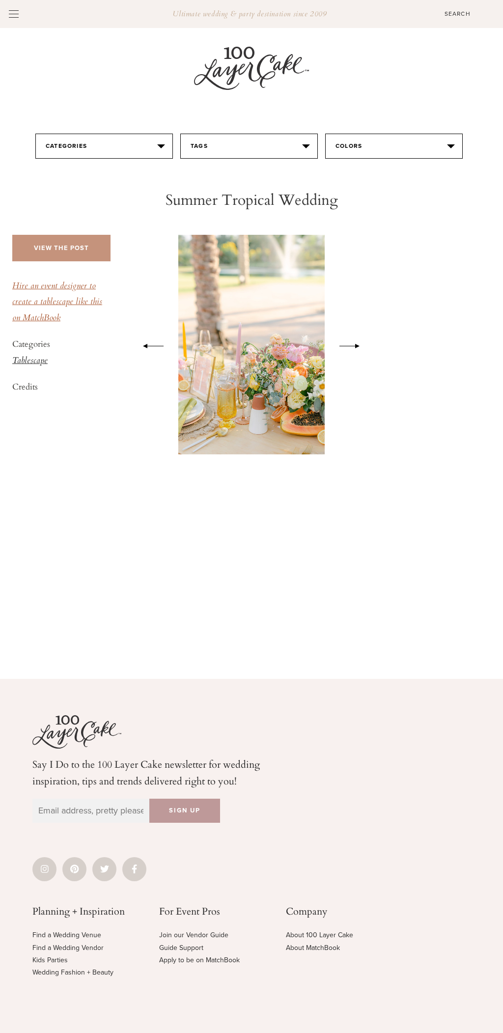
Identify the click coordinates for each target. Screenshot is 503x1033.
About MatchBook (313, 948)
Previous (148, 344)
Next (354, 344)
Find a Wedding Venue (66, 935)
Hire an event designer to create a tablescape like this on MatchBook (57, 302)
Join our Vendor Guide (193, 935)
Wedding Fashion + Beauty (72, 972)
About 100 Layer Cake (319, 935)
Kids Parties (50, 960)
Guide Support (181, 948)
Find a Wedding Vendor (68, 948)
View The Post (61, 248)
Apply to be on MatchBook (199, 960)
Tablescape (30, 361)
